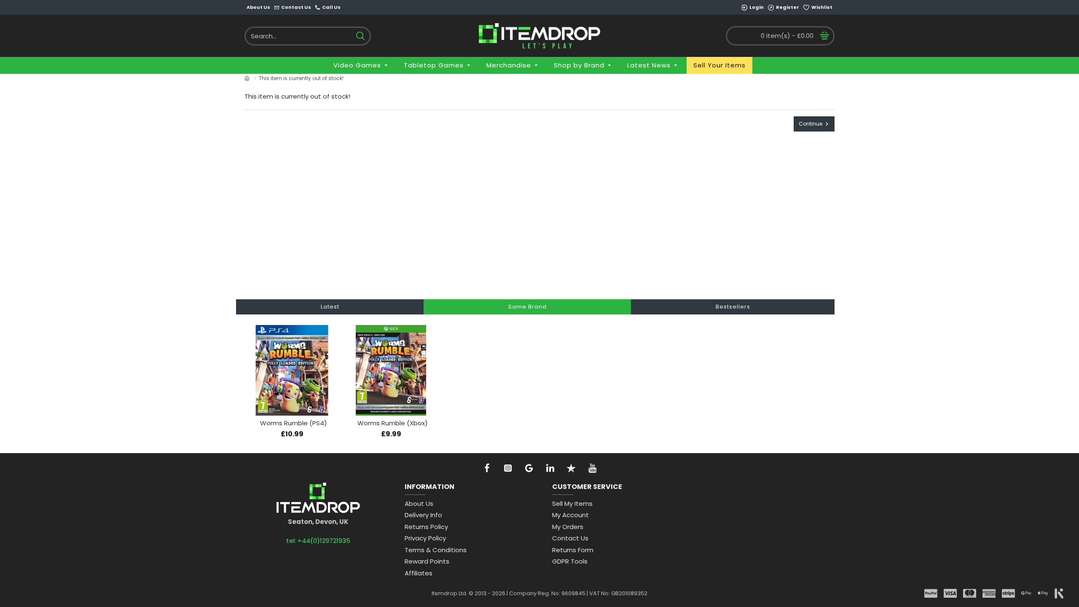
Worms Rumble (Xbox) (392, 423)
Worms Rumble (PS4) (293, 423)
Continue (810, 123)
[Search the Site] (360, 36)
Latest (330, 307)
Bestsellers (733, 307)
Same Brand (527, 307)
